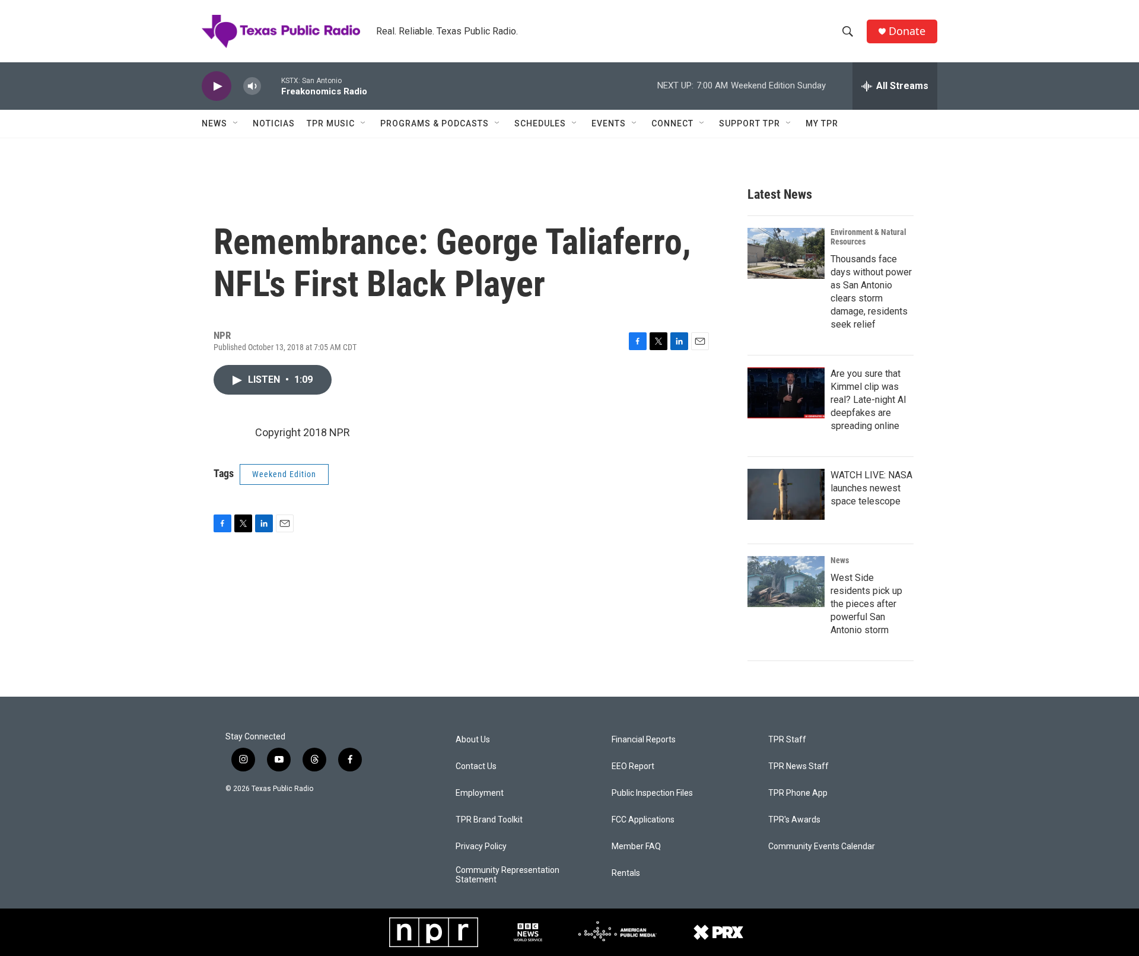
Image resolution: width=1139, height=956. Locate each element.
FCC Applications (643, 819)
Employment (480, 793)
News (214, 123)
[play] (216, 86)
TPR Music (331, 123)
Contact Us (476, 766)
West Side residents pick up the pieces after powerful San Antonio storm (866, 604)
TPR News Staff (798, 766)
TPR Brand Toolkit (489, 819)
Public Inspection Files (652, 793)
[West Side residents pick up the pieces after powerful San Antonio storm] (786, 581)
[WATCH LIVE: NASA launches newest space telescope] (786, 494)
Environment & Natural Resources (868, 236)
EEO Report (633, 766)
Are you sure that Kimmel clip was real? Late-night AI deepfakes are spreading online (868, 399)
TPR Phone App (798, 793)
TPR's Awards (794, 819)
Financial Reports (644, 739)
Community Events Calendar (821, 846)
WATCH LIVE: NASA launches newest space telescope (871, 488)
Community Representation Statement (507, 875)
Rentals (626, 873)
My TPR (822, 123)
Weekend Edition (284, 474)
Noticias (274, 123)
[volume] (252, 86)
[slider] (271, 86)
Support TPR (749, 123)
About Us (473, 739)
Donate (907, 31)
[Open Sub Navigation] (236, 123)
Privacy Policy (481, 846)
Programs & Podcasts (434, 123)
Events (608, 123)
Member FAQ (636, 846)
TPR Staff (787, 739)
